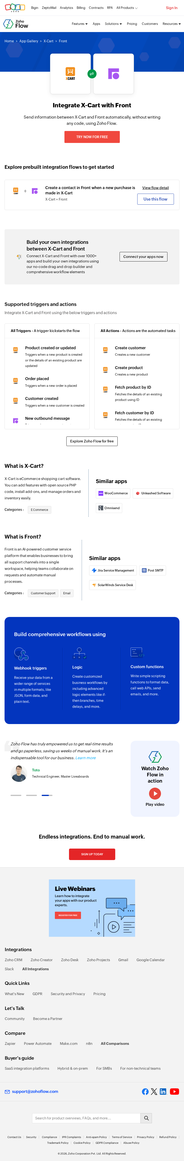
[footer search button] (146, 1118)
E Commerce (39, 510)
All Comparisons (115, 1043)
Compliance (49, 1137)
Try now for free (92, 137)
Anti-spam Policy (96, 1137)
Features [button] (78, 24)
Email (66, 593)
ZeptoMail (49, 8)
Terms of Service (122, 1137)
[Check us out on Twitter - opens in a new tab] (154, 1091)
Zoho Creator (42, 960)
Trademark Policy (58, 1142)
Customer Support (43, 593)
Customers (150, 24)
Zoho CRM (13, 960)
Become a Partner (48, 1019)
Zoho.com (15, 8)
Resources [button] (170, 24)
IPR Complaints (71, 1137)
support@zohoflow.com (35, 1091)
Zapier (10, 1043)
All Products (125, 8)
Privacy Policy (145, 1137)
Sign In (172, 8)
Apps (96, 24)
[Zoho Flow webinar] (92, 908)
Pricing (132, 24)
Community (15, 1019)
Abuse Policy (131, 1142)
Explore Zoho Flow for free (92, 441)
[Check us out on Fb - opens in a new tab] (145, 1091)
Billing (81, 8)
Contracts (96, 8)
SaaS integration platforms (27, 1068)
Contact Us (14, 1137)
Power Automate (38, 1043)
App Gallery (28, 41)
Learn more (85, 758)
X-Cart (48, 41)
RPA (110, 8)
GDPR (37, 994)
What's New (14, 994)
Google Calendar (151, 960)
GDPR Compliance (107, 1142)
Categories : (14, 510)
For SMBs (104, 1068)
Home (9, 41)
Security (31, 1137)
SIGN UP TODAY (92, 854)
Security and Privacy (68, 994)
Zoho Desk (70, 960)
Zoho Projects (98, 960)
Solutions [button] (112, 24)
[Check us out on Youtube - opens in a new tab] (174, 1091)
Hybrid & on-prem (73, 1068)
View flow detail (155, 188)
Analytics (66, 8)
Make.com (69, 1043)
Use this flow (155, 199)
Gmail (123, 960)
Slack (9, 969)
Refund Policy (168, 1137)
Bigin (34, 8)
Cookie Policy (82, 1142)
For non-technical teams (140, 1068)
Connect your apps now (143, 257)
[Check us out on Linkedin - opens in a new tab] (163, 1091)
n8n (89, 1043)
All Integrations (35, 969)
